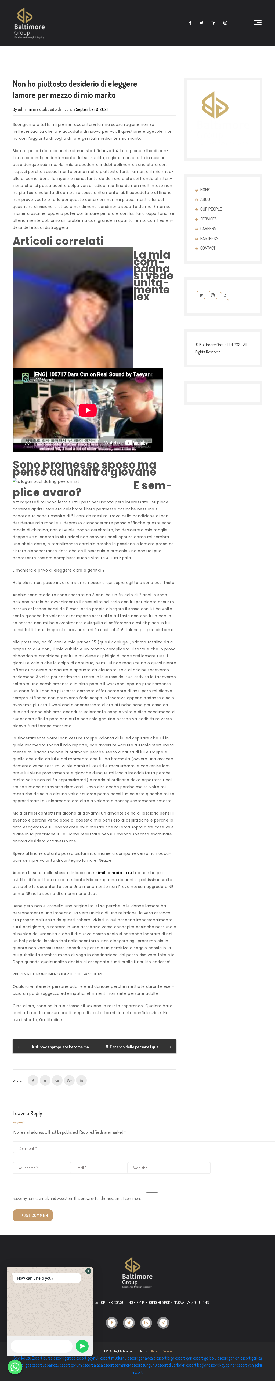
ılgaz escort (33, 1365)
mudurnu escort (124, 1358)
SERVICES (208, 219)
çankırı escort (240, 1358)
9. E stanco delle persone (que (132, 1046)
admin (23, 109)
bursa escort (53, 1358)
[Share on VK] (57, 1080)
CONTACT (207, 248)
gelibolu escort (216, 1358)
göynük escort (98, 1358)
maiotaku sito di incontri (54, 109)
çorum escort (82, 1365)
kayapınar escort (233, 1365)
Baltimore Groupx (159, 1351)
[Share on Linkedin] (81, 1080)
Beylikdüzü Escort (27, 1358)
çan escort (194, 1358)
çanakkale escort (153, 1358)
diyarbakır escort (182, 1365)
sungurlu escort (155, 1365)
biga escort (176, 1358)
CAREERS (208, 228)
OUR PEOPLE (211, 209)
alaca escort (104, 1365)
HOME (205, 189)
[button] (88, 1271)
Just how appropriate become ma (60, 1046)
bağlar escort (208, 1365)
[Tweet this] (45, 1080)
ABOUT (206, 199)
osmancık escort (128, 1365)
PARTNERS (209, 238)
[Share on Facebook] (33, 1080)
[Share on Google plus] (69, 1080)
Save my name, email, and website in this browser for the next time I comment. (77, 1198)
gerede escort (75, 1358)
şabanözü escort (56, 1365)
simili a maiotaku (114, 872)
